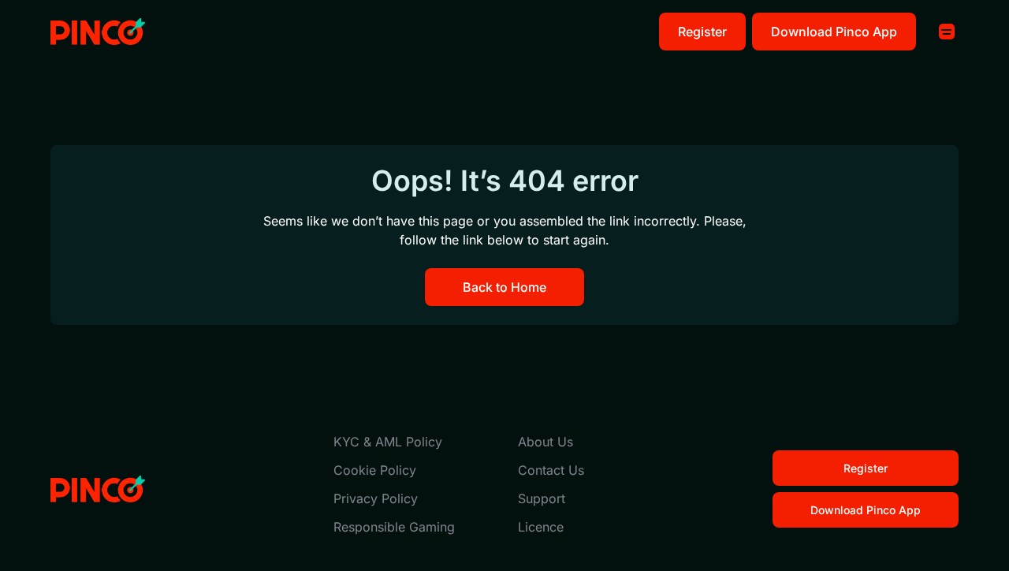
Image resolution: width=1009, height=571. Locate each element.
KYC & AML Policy (387, 442)
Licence (541, 527)
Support (541, 498)
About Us (545, 442)
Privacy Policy (375, 498)
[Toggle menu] (947, 31)
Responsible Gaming (394, 527)
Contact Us (551, 470)
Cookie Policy (374, 470)
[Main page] (97, 32)
